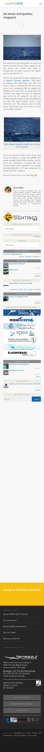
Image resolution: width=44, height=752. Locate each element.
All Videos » (37, 236)
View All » (38, 276)
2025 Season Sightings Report (12, 254)
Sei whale (31, 157)
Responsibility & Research (14, 626)
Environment (22, 294)
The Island (22, 381)
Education (22, 261)
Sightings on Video (22, 235)
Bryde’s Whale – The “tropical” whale (20, 283)
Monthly (28, 257)
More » (38, 377)
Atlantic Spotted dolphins (18, 80)
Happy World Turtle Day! (17, 264)
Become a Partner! (11, 638)
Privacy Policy (32, 735)
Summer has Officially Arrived (18, 297)
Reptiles (30, 290)
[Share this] (6, 31)
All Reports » (37, 257)
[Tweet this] (10, 31)
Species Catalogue (22, 280)
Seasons (21, 257)
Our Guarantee (10, 620)
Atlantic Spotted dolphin (20, 144)
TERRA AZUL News (22, 361)
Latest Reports (22, 251)
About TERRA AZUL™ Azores (15, 614)
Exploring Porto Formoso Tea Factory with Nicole (25, 384)
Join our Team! (9, 632)
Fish (25, 290)
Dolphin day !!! (13, 270)
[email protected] (16, 676)
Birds (20, 290)
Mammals (14, 290)
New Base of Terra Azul (16, 370)
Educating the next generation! (19, 364)
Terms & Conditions (20, 735)
